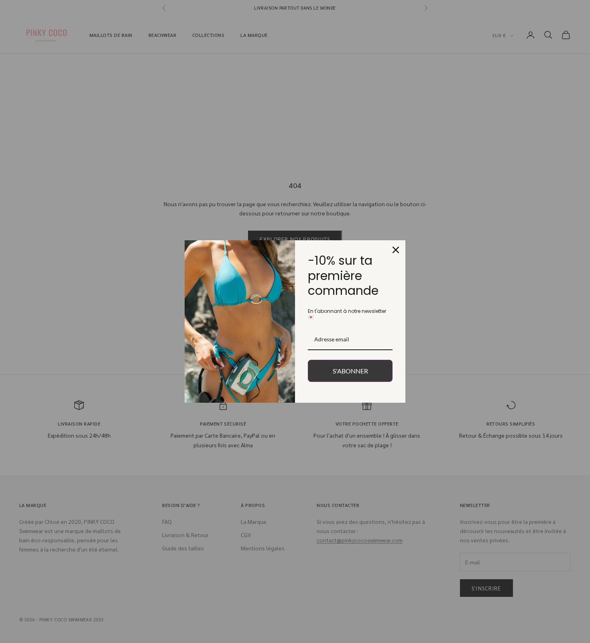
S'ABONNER (350, 371)
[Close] (395, 250)
